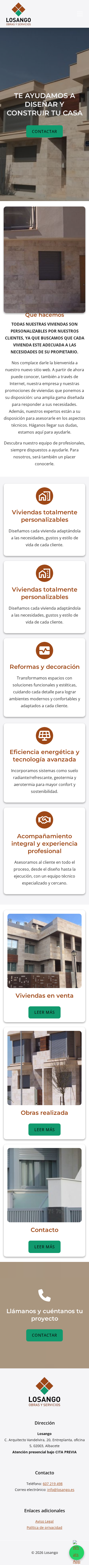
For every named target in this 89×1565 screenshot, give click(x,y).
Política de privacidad (44, 1527)
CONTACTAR (44, 131)
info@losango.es (60, 1489)
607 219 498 (53, 1483)
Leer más (44, 1012)
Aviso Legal (44, 1521)
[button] (79, 13)
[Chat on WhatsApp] (76, 1552)
